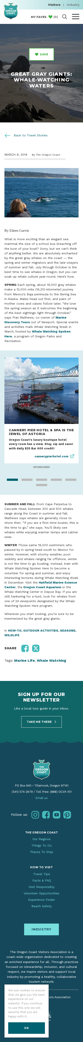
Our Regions (42, 851)
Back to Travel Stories (30, 135)
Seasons (67, 642)
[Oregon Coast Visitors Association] (11, 10)
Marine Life (24, 673)
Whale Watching (51, 673)
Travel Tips (41, 886)
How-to (14, 642)
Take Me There (39, 734)
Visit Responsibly (41, 899)
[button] (25, 660)
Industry (73, 4)
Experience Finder (41, 912)
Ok (26, 1028)
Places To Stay (41, 864)
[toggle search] (64, 16)
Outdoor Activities (40, 642)
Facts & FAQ (41, 892)
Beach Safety (41, 918)
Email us (41, 810)
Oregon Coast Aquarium (42, 599)
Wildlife (11, 647)
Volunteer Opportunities (41, 905)
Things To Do (41, 857)
